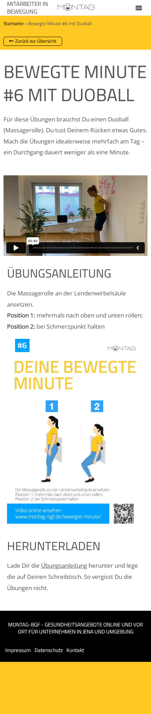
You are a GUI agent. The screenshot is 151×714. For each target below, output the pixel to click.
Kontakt (75, 650)
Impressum (18, 650)
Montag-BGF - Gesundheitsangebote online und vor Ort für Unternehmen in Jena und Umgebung (75, 628)
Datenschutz (48, 650)
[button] (138, 7)
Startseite (14, 23)
